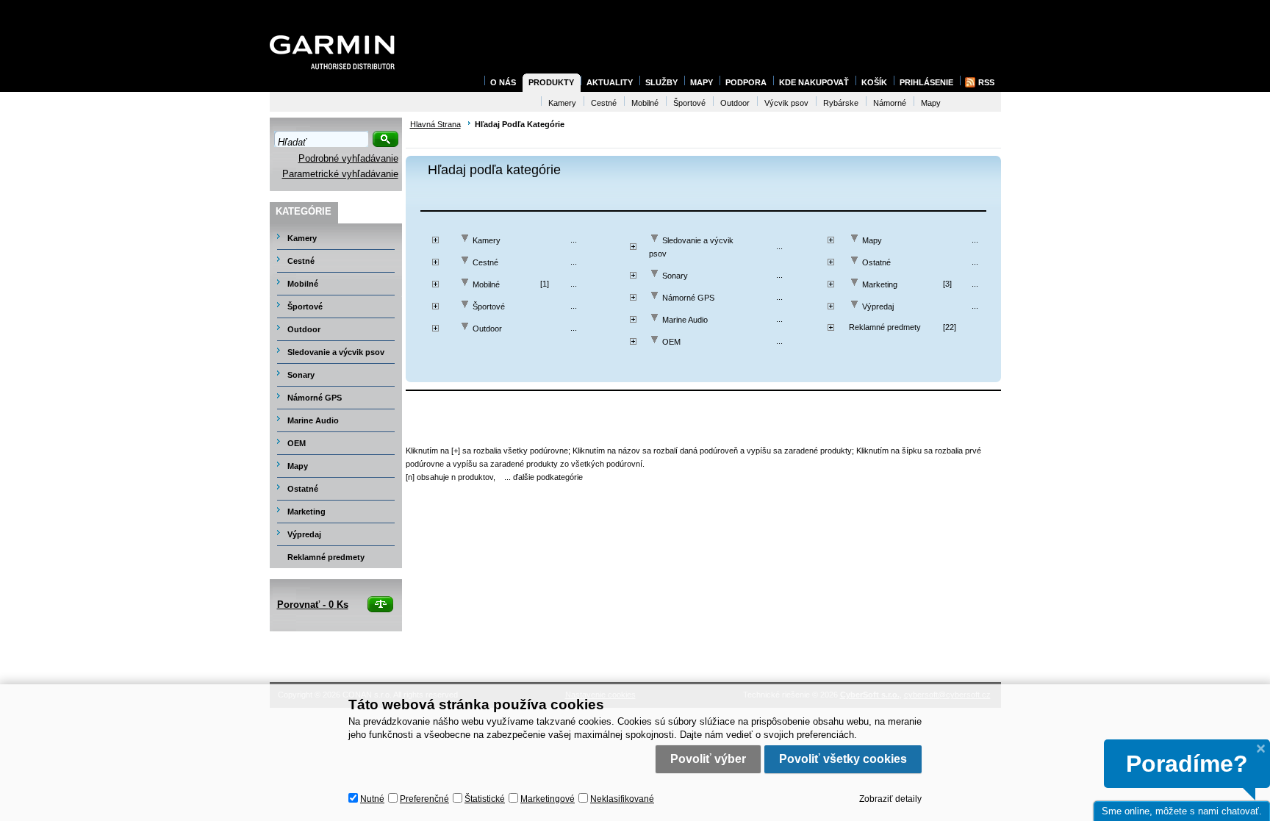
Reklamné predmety (885, 327)
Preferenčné (424, 799)
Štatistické (484, 799)
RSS (986, 82)
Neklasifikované (622, 799)
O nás (503, 82)
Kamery (487, 240)
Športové (489, 306)
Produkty (551, 82)
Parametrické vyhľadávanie (340, 173)
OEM (671, 341)
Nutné (372, 799)
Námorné (889, 102)
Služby (661, 82)
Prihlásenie (926, 82)
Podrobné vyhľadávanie (348, 158)
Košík (874, 82)
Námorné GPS (688, 297)
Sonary (675, 275)
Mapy (872, 240)
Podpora (746, 82)
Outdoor (487, 328)
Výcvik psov (786, 102)
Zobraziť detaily (890, 799)
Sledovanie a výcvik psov (335, 352)
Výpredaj (878, 306)
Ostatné (876, 262)
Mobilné (486, 284)
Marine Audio (685, 319)
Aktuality (609, 82)
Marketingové (547, 799)
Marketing (879, 284)
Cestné (485, 262)
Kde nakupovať (814, 82)
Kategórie (303, 211)
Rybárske (840, 102)
